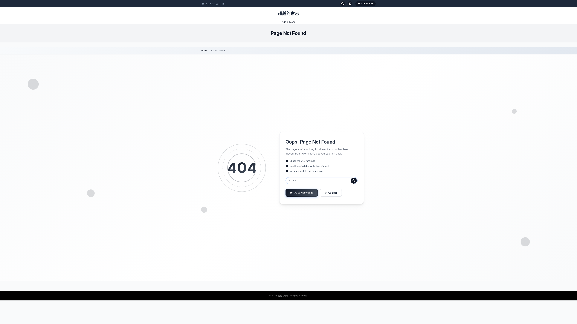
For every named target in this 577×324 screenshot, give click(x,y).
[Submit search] (354, 181)
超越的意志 (288, 13)
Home (204, 50)
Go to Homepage (303, 192)
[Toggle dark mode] (350, 3)
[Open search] (342, 3)
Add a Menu (288, 21)
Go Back (332, 193)
